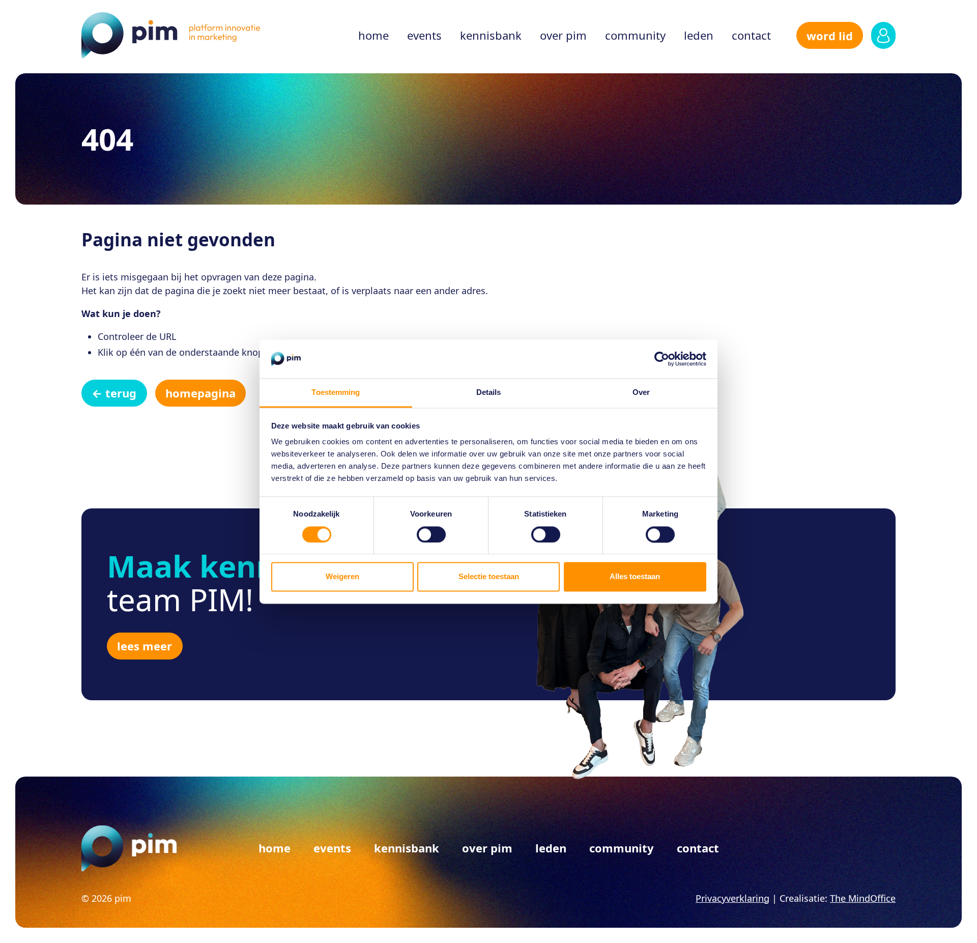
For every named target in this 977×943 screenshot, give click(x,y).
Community (635, 35)
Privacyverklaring (732, 898)
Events (424, 35)
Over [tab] (641, 392)
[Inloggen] (883, 35)
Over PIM (563, 35)
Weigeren (342, 577)
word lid (830, 35)
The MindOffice (863, 898)
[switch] (431, 534)
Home (373, 35)
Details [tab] (488, 392)
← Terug (114, 393)
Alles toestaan (635, 577)
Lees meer (144, 645)
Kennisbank (491, 35)
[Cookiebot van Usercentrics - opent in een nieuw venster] (661, 358)
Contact (751, 35)
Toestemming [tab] (335, 392)
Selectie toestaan (488, 577)
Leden (698, 35)
